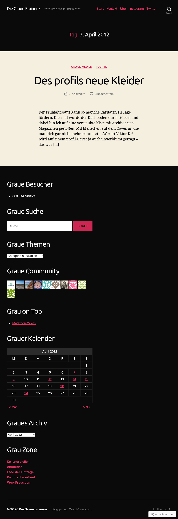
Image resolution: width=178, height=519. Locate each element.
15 (86, 379)
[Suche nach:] (39, 227)
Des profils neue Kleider (89, 80)
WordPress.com (19, 482)
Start (100, 8)
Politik (101, 66)
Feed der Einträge (20, 472)
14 (74, 379)
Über (123, 8)
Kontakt (112, 8)
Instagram (137, 8)
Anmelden (14, 467)
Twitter (151, 8)
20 (62, 386)
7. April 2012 (77, 94)
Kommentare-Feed (21, 477)
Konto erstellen (18, 461)
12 (49, 379)
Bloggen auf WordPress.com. (72, 509)
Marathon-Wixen (24, 323)
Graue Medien (81, 66)
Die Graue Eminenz (23, 9)
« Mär (13, 407)
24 (26, 393)
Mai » (86, 407)
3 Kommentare (104, 94)
